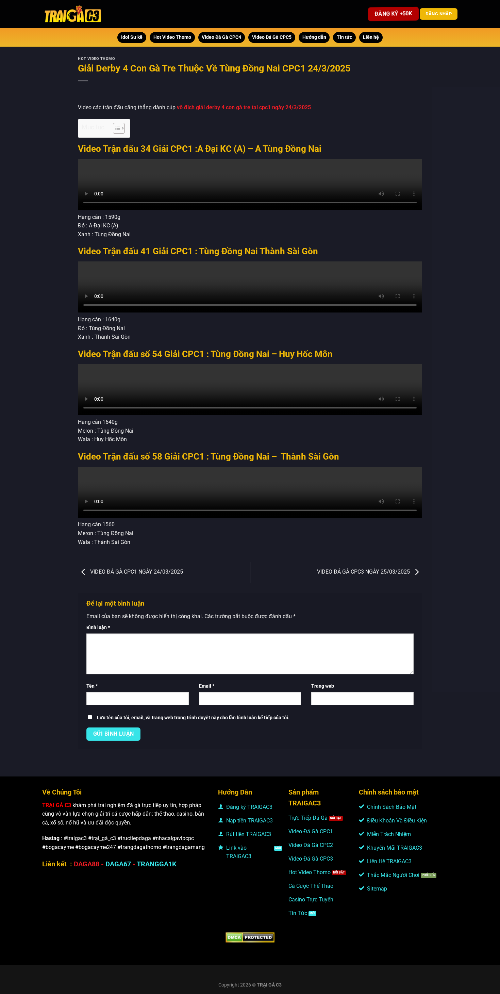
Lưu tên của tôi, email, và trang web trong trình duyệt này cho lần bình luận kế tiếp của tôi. (193, 718)
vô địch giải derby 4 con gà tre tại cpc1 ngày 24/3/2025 (244, 107)
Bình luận (98, 627)
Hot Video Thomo (172, 37)
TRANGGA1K (157, 864)
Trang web (322, 686)
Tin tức (344, 37)
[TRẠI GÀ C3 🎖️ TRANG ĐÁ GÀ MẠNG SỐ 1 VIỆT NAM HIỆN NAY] (73, 14)
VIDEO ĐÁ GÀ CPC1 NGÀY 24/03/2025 (136, 572)
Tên (92, 686)
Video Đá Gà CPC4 (221, 37)
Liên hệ (371, 37)
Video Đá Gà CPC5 (271, 37)
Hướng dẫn (314, 37)
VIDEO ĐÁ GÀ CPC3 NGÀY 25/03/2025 (364, 572)
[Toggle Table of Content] (115, 128)
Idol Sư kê (132, 37)
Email (206, 686)
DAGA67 (118, 864)
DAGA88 (86, 864)
